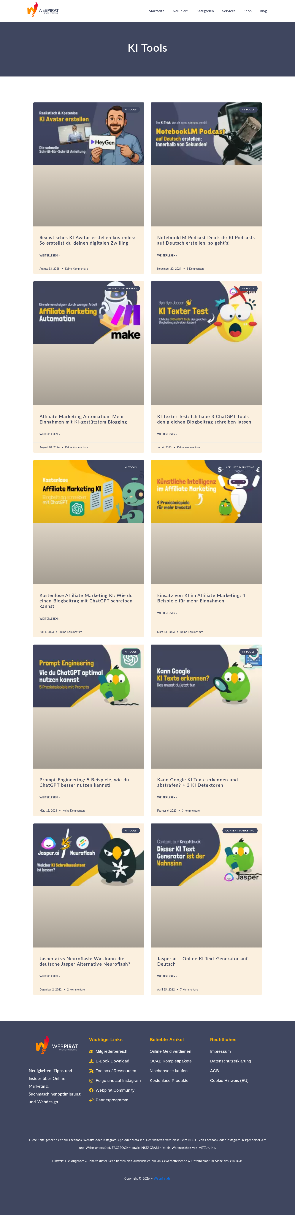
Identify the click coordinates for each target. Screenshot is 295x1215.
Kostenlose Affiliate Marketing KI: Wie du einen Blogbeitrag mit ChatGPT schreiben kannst (86, 601)
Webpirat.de (162, 1178)
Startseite (157, 11)
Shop (248, 11)
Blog (263, 11)
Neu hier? (180, 11)
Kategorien (205, 11)
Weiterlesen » (50, 255)
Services (229, 11)
